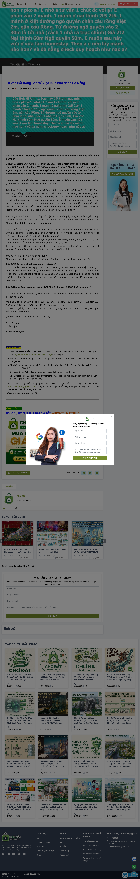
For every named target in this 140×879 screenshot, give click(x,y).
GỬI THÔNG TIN (90, 458)
